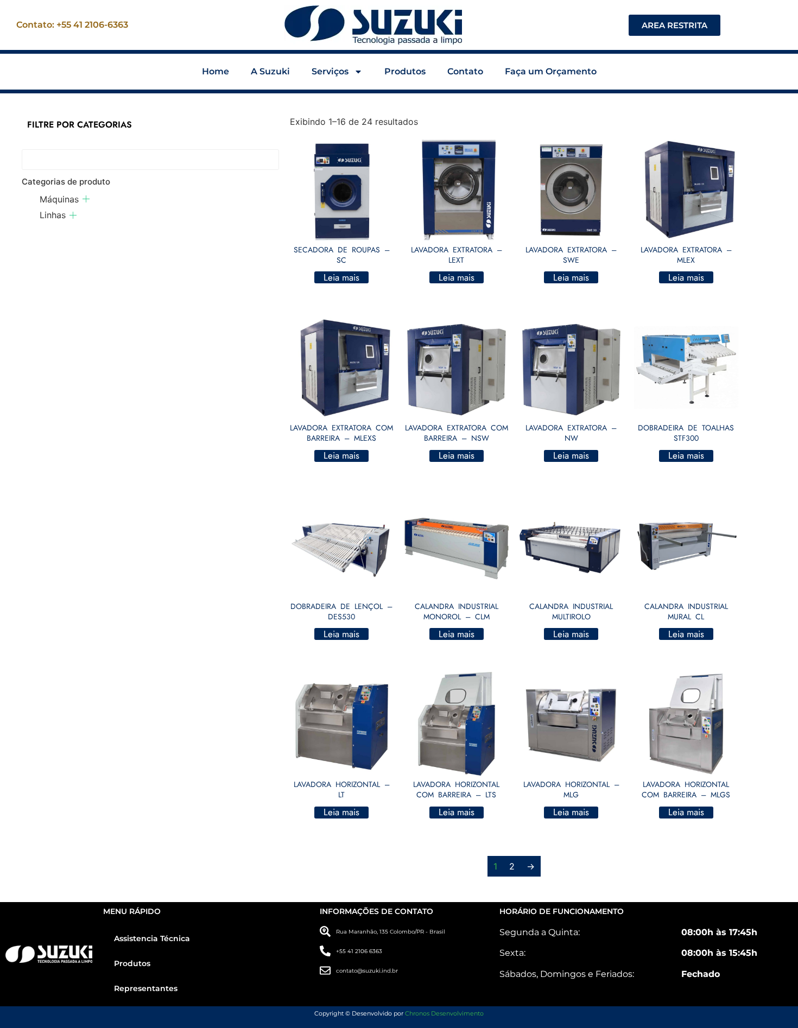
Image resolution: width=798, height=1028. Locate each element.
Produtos (405, 71)
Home (215, 71)
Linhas (53, 215)
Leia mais (341, 277)
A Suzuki (270, 71)
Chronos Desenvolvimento (444, 1013)
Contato (465, 71)
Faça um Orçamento (551, 71)
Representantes (146, 988)
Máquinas (59, 199)
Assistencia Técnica (152, 938)
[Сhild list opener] (86, 198)
